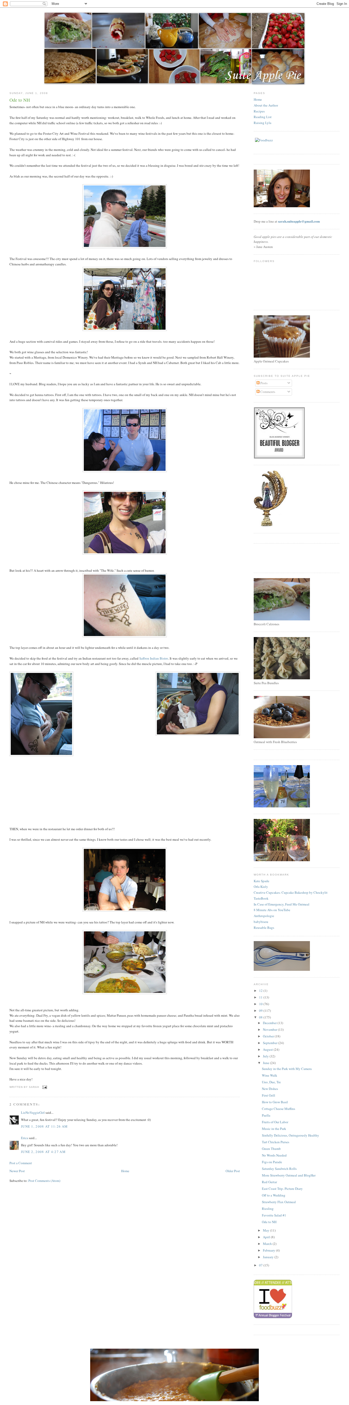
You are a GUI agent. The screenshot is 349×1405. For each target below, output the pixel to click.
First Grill (268, 1095)
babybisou (261, 921)
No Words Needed (274, 1155)
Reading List (263, 117)
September (270, 1042)
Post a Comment (20, 1163)
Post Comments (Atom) (44, 1180)
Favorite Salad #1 (274, 1215)
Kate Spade (261, 881)
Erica (24, 1138)
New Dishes (270, 1088)
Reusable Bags (264, 927)
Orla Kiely (261, 886)
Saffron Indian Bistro (153, 658)
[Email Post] (44, 1087)
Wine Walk (269, 1075)
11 (261, 997)
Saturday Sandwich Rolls (279, 1168)
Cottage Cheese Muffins (278, 1108)
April (267, 1237)
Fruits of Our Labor (275, 1122)
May (266, 1230)
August (268, 1049)
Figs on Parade (272, 1162)
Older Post (233, 1171)
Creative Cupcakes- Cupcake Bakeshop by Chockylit (291, 892)
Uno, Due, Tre (271, 1082)
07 (261, 1265)
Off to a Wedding (273, 1195)
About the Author (266, 105)
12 (261, 990)
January (268, 1257)
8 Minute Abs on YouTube (272, 910)
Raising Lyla (262, 122)
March (268, 1243)
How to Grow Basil (275, 1102)
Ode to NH (269, 1222)
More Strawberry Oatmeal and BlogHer (289, 1175)
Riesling (268, 1208)
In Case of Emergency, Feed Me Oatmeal (281, 904)
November (270, 1029)
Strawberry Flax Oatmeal (279, 1202)
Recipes (259, 111)
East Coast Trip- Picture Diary (282, 1188)
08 (261, 1017)
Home (125, 1171)
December (270, 1023)
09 (261, 1010)
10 (261, 1004)
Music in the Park (274, 1128)
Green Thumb (271, 1148)
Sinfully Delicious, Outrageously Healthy (290, 1135)
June (266, 1062)
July (266, 1056)
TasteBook (261, 898)
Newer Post (17, 1171)
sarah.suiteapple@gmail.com (299, 221)
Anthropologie (264, 915)
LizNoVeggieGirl (33, 1112)
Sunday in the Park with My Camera (287, 1068)
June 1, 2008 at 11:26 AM (44, 1126)
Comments (267, 391)
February (269, 1250)
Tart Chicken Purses (275, 1142)
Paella (266, 1115)
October (269, 1036)
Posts (263, 383)
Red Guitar (269, 1182)
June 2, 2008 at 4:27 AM (43, 1151)
